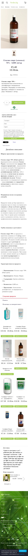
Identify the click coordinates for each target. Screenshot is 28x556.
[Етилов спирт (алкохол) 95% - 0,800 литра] (21, 427)
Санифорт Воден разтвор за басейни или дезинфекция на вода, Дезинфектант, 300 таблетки (21, 328)
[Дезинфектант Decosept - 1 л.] (7, 320)
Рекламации (4, 501)
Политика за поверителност (12, 304)
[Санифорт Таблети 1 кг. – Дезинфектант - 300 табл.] (7, 395)
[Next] (23, 479)
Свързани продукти (9, 296)
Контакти (16, 501)
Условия (3, 511)
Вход (2, 508)
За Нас (2, 504)
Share (6, 142)
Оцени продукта (6, 145)
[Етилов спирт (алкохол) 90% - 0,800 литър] (21, 357)
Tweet (14, 142)
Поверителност (5, 514)
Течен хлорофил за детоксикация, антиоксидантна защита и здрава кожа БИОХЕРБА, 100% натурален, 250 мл (16, 475)
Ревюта (5, 300)
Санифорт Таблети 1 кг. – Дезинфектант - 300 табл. (7, 398)
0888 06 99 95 (11, 527)
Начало (3, 498)
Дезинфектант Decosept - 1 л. (7, 327)
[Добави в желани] (25, 98)
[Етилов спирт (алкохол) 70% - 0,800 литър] (14, 48)
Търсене (16, 504)
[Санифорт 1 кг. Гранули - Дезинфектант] (20, 390)
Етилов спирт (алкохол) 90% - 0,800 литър (20, 360)
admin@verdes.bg (11, 524)
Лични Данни (17, 508)
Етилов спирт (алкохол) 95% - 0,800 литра (20, 430)
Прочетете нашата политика (14, 545)
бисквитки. (22, 554)
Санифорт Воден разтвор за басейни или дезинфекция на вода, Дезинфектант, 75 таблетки (7, 430)
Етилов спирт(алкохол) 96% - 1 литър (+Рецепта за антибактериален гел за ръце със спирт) (7, 360)
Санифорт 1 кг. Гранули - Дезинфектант (20, 398)
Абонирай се (7, 484)
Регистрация (17, 498)
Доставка (3, 517)
